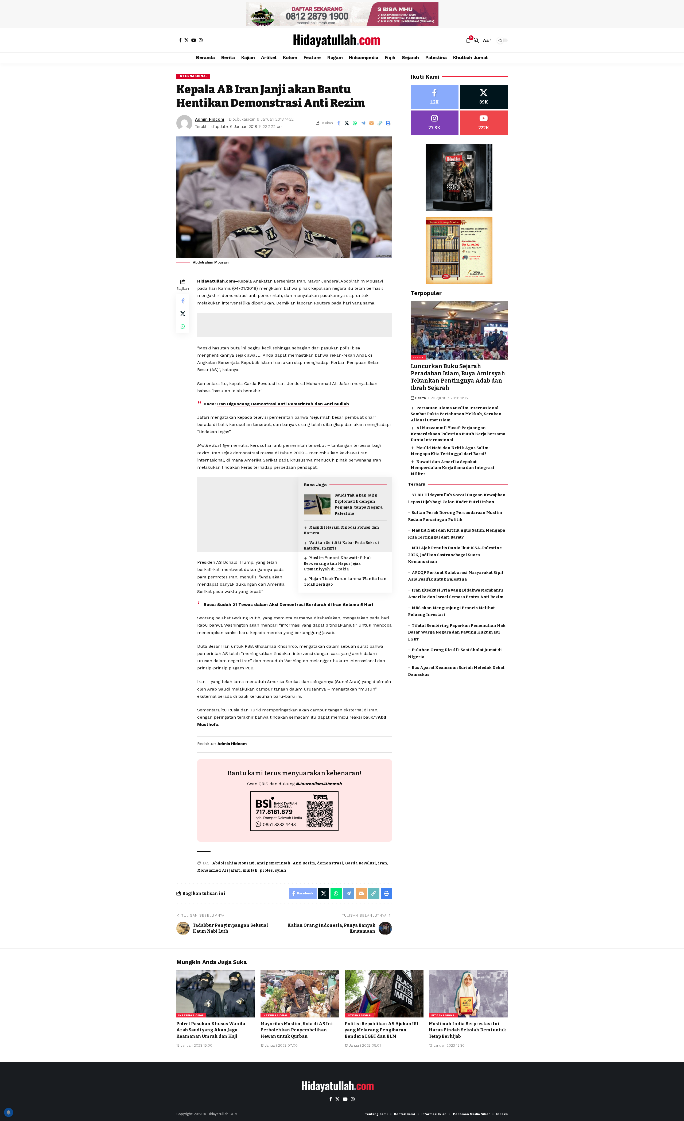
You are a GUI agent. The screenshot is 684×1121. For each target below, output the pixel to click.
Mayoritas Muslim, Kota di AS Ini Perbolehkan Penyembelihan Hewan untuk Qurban (297, 1030)
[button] (476, 40)
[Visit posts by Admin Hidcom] (184, 123)
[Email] (371, 123)
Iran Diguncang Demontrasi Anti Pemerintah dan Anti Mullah (283, 403)
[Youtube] (484, 122)
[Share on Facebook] (338, 123)
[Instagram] (200, 40)
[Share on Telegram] (363, 123)
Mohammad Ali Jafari (219, 870)
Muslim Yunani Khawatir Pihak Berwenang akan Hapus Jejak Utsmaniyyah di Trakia (338, 563)
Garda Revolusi (360, 863)
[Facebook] (180, 40)
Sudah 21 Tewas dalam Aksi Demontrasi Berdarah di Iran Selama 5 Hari (295, 604)
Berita (418, 357)
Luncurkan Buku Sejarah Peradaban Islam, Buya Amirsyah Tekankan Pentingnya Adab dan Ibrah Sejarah (458, 377)
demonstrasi (330, 863)
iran (382, 863)
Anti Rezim (304, 863)
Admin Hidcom (209, 119)
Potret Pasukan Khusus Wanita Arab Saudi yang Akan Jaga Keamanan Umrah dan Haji (210, 1030)
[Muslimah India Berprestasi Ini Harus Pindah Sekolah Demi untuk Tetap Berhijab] (468, 993)
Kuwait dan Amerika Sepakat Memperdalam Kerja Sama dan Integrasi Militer (452, 467)
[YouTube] (193, 40)
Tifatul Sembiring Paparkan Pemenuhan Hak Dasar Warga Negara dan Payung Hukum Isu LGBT (457, 632)
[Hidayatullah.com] (341, 40)
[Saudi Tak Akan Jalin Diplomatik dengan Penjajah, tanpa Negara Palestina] (317, 504)
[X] (186, 40)
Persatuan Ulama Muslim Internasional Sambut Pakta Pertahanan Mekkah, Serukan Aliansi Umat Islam (456, 414)
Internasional (193, 76)
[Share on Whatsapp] (355, 123)
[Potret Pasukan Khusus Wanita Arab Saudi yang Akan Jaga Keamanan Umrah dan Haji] (215, 993)
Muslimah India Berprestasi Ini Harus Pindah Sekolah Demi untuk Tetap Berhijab (467, 1030)
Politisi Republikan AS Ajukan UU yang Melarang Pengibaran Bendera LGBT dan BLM (381, 1030)
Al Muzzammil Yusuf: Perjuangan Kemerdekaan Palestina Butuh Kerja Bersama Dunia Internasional (458, 433)
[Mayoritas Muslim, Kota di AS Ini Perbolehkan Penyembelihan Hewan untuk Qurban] (300, 993)
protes (266, 870)
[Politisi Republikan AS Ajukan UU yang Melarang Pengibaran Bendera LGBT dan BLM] (384, 993)
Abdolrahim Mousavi (233, 863)
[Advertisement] (294, 325)
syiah (280, 870)
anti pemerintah (273, 863)
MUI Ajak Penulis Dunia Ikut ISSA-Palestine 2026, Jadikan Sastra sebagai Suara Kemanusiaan (455, 555)
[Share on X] (347, 123)
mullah (250, 870)
